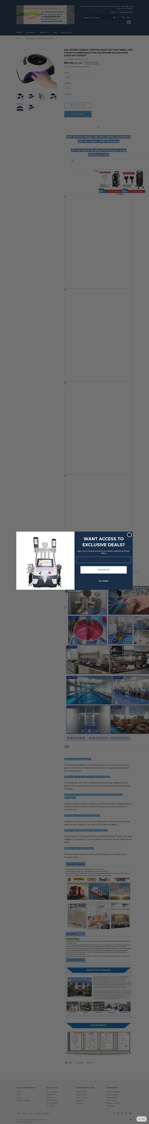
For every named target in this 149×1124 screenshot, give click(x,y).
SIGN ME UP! (104, 570)
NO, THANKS (103, 581)
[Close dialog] (129, 535)
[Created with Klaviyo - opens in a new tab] (74, 591)
